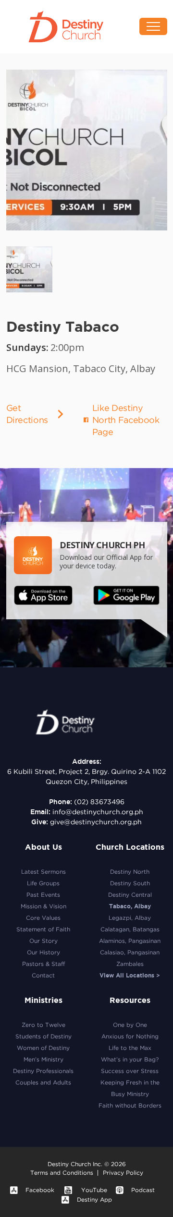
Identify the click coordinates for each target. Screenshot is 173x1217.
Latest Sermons (43, 871)
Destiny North (129, 871)
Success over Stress (130, 1071)
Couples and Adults (43, 1082)
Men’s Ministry (43, 1059)
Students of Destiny (43, 1036)
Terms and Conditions (61, 1172)
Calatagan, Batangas (130, 929)
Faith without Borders (130, 1105)
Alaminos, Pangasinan (130, 941)
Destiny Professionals (43, 1071)
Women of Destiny (43, 1048)
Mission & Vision (43, 906)
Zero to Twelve (43, 1025)
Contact (43, 975)
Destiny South (130, 883)
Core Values (43, 918)
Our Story (43, 941)
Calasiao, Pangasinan (130, 952)
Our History (43, 952)
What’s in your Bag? (130, 1059)
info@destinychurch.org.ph (97, 812)
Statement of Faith (43, 929)
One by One (130, 1025)
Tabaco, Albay (130, 906)
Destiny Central (130, 895)
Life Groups (43, 883)
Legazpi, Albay (130, 918)
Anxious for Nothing (130, 1036)
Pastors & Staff (43, 964)
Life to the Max (130, 1048)
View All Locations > (129, 975)
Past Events (43, 895)
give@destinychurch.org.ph (96, 822)
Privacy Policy (123, 1172)
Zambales (130, 964)
